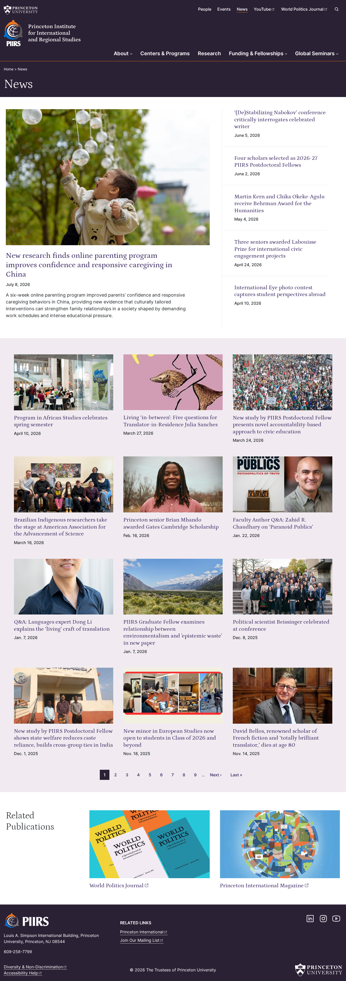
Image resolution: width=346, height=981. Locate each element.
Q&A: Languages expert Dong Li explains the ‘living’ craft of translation (62, 625)
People (204, 9)
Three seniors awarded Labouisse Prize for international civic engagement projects (275, 249)
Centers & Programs (165, 53)
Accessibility (21, 972)
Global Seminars (315, 53)
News (242, 9)
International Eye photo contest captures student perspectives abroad (280, 291)
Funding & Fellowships (256, 53)
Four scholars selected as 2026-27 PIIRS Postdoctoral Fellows (275, 161)
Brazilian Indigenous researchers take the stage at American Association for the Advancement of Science (60, 527)
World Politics (302, 9)
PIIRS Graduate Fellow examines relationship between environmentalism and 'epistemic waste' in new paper (172, 632)
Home (8, 69)
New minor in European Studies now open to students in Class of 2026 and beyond (169, 738)
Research (209, 53)
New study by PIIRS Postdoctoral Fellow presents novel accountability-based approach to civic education (282, 425)
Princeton (141, 931)
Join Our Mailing (139, 940)
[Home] (49, 33)
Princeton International (262, 885)
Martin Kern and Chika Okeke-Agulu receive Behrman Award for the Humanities (279, 204)
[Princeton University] (21, 10)
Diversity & (33, 966)
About (121, 53)
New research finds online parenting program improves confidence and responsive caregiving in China (89, 265)
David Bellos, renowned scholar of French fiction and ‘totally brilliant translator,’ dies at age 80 (276, 738)
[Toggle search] (336, 9)
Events (224, 9)
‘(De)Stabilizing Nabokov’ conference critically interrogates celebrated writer (280, 119)
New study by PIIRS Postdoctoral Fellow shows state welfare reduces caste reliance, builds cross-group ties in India (63, 738)
